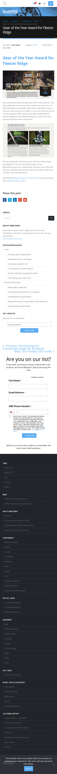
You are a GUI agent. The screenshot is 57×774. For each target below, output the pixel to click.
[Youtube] (40, 3)
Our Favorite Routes (12, 602)
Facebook (5, 200)
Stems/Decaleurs (11, 586)
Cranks (7, 552)
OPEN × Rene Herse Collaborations (18, 504)
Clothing (8, 639)
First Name (15, 381)
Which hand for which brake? (19, 306)
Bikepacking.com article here (26, 178)
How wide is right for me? (18, 264)
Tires (35, 45)
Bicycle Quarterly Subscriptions (17, 728)
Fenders (8, 643)
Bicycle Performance (13, 282)
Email (25, 200)
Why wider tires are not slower (20, 259)
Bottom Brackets (11, 542)
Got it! (28, 768)
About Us (8, 516)
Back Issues (9, 696)
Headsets (8, 561)
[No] (53, 764)
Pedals (7, 571)
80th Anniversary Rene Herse (16, 499)
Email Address (17, 393)
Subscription (10, 687)
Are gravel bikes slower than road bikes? (24, 292)
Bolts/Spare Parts (12, 629)
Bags (7, 624)
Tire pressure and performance (20, 269)
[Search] (51, 218)
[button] (5, 3)
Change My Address (12, 706)
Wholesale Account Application (17, 737)
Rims (7, 576)
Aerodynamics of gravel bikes (19, 297)
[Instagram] (44, 3)
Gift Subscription (11, 691)
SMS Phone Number (20, 406)
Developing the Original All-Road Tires (19, 525)
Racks (7, 658)
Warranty (8, 732)
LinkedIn (15, 200)
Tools (7, 663)
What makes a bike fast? (17, 287)
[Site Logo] (10, 11)
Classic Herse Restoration (15, 590)
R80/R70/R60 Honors (13, 612)
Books (7, 701)
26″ (6, 477)
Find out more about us (12, 238)
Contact (8, 747)
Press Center (10, 742)
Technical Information (13, 723)
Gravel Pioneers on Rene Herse (17, 530)
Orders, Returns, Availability (16, 718)
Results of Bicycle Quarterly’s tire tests (23, 273)
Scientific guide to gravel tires (19, 254)
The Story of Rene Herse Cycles (17, 520)
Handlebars (9, 556)
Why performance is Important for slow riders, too (28, 301)
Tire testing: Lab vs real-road (19, 278)
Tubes (7, 487)
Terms (33, 429)
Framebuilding (10, 648)
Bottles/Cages (10, 634)
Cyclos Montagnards (13, 607)
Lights (7, 653)
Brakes (7, 547)
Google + (20, 200)
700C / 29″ (9, 467)
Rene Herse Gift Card (13, 675)
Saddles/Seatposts (12, 581)
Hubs (7, 566)
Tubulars (8, 482)
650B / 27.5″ (9, 472)
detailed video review (16, 181)
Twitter (10, 200)
